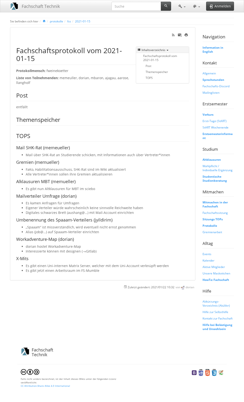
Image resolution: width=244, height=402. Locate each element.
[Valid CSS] (214, 372)
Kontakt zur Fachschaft (218, 318)
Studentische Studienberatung (215, 178)
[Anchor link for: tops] (33, 136)
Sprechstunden (213, 80)
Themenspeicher (157, 72)
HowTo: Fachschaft (216, 280)
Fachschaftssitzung (215, 213)
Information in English (213, 49)
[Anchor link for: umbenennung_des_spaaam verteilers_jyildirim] (114, 219)
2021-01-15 (82, 21)
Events (207, 254)
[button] (182, 6)
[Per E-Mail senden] (180, 34)
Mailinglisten (211, 92)
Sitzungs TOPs (213, 219)
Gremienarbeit (212, 232)
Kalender (208, 260)
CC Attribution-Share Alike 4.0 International (45, 385)
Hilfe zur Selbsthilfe (215, 312)
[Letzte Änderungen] (173, 34)
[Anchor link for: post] (30, 95)
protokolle (56, 21)
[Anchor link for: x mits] (31, 258)
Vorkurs (208, 114)
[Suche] (166, 6)
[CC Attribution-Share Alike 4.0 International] (30, 372)
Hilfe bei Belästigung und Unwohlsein (217, 327)
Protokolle (210, 225)
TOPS (149, 78)
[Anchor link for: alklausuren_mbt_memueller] (78, 181)
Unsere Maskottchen (216, 273)
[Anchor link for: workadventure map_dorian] (76, 239)
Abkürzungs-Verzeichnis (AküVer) (216, 303)
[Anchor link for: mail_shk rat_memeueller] (72, 147)
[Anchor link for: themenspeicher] (63, 119)
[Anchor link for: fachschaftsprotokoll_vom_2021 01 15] (38, 58)
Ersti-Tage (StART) (215, 121)
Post (148, 66)
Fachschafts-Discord (216, 86)
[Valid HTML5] (207, 372)
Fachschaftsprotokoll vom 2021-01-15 (160, 58)
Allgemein (209, 73)
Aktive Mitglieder (214, 267)
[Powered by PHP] (200, 372)
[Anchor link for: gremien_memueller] (61, 162)
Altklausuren (212, 159)
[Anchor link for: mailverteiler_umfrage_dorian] (78, 196)
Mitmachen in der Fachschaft (215, 204)
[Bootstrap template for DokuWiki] (194, 372)
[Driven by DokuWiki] (221, 372)
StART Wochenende (216, 127)
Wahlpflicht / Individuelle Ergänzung (218, 168)
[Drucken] (186, 34)
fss (69, 21)
